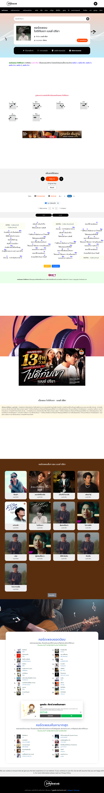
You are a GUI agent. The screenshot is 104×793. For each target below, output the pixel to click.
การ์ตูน (52, 10)
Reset (52, 187)
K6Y (23, 751)
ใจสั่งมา (24, 664)
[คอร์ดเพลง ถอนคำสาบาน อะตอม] (57, 755)
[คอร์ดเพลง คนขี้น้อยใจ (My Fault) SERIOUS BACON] (19, 755)
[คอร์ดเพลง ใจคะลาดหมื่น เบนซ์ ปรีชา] (16, 574)
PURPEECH (25, 680)
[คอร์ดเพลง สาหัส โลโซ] (57, 679)
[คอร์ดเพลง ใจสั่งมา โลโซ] (19, 665)
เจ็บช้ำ (62, 749)
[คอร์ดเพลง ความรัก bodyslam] (57, 665)
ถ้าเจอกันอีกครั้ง (26, 749)
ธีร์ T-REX (63, 670)
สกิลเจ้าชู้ (88, 494)
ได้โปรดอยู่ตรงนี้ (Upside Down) (69, 735)
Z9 (23, 737)
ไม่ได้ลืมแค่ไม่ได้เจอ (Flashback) (69, 745)
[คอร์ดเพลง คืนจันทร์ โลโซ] (19, 651)
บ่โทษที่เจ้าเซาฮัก (64, 494)
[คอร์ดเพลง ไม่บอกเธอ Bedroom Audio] (57, 674)
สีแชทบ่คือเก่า (64, 525)
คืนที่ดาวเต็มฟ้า (26, 659)
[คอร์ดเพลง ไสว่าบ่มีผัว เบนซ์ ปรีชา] (88, 512)
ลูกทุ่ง (64, 10)
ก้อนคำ (16, 494)
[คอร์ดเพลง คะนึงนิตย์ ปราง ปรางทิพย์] (19, 741)
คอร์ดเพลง (5, 10)
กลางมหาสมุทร (26, 745)
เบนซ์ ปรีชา (44, 36)
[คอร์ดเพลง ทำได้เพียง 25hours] (57, 693)
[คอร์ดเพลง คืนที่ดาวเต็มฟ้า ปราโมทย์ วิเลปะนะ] (19, 660)
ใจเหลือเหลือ (64, 650)
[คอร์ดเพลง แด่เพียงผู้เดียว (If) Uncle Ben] (57, 741)
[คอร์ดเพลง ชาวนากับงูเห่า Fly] (19, 693)
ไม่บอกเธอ (63, 673)
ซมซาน (24, 687)
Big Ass (63, 689)
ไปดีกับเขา (40, 525)
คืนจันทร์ (24, 650)
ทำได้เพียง (63, 692)
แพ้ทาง (62, 682)
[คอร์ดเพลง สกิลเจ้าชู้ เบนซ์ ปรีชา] (88, 482)
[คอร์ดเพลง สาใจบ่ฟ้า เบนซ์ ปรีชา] (16, 512)
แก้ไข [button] (48, 266)
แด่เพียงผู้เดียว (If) (65, 740)
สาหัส (62, 678)
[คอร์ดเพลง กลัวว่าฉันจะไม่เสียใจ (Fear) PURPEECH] (19, 679)
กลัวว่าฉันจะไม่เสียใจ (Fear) (29, 678)
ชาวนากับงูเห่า (25, 692)
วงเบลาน (63, 751)
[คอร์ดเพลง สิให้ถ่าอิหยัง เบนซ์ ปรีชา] (64, 543)
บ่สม (15, 556)
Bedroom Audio (65, 675)
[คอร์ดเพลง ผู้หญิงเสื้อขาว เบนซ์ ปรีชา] (40, 543)
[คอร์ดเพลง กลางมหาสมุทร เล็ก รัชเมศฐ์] (19, 746)
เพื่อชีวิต (58, 10)
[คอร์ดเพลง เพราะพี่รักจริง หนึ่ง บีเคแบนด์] (57, 656)
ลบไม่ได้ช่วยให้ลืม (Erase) (28, 682)
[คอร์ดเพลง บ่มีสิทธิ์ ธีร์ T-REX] (57, 670)
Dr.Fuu (62, 651)
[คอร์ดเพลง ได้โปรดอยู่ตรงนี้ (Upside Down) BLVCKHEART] (57, 737)
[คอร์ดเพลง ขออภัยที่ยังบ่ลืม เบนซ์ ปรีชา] (40, 482)
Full (44, 215)
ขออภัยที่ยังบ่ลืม (40, 494)
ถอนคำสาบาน (64, 754)
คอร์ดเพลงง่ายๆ (15, 10)
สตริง (36, 10)
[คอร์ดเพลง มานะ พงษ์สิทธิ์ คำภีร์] (57, 660)
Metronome (43, 208)
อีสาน (101, 10)
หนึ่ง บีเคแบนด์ (64, 656)
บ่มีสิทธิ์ (62, 668)
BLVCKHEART (64, 737)
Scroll (60, 215)
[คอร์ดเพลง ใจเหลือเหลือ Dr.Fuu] (57, 651)
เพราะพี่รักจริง (64, 654)
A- (65, 196)
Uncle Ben (63, 742)
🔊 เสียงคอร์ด (52, 203)
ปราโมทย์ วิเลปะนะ (26, 661)
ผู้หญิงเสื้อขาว (40, 556)
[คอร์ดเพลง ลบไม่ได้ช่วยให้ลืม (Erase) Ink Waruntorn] (19, 684)
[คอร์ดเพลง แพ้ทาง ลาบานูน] (57, 684)
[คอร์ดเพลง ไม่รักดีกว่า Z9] (19, 737)
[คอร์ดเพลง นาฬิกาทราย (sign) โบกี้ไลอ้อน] (19, 670)
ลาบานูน (62, 684)
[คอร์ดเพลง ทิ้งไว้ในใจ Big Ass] (57, 689)
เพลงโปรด (83, 40)
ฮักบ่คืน (88, 556)
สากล (46, 10)
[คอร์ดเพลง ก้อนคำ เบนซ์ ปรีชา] (16, 482)
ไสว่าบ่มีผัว (88, 525)
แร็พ (41, 10)
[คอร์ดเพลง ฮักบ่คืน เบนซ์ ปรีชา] (88, 543)
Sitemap (76, 790)
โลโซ (23, 651)
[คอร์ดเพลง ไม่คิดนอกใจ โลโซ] (19, 656)
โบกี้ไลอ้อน (24, 670)
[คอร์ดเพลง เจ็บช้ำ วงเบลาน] (57, 751)
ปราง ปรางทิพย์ (26, 742)
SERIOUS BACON (26, 756)
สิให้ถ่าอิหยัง (64, 556)
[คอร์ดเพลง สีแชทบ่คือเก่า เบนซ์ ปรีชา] (64, 512)
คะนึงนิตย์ (24, 740)
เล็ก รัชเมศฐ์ (25, 747)
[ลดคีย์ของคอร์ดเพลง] (43, 179)
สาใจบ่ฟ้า (16, 525)
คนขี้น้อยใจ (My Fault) (28, 754)
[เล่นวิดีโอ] (52, 367)
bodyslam (63, 666)
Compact (63, 208)
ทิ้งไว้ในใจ (63, 687)
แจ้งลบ (70, 790)
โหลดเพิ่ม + (52, 595)
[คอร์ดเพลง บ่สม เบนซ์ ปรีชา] (16, 543)
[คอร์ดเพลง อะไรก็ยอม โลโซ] (19, 674)
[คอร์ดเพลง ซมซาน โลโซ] (19, 689)
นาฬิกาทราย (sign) (27, 668)
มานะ (62, 659)
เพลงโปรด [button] (56, 266)
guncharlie (63, 747)
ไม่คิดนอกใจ (25, 654)
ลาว (91, 10)
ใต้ (68, 10)
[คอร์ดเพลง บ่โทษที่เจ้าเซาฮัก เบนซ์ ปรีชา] (64, 482)
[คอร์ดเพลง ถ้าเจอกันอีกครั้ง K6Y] (19, 751)
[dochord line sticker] (52, 710)
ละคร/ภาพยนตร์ (75, 10)
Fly (23, 694)
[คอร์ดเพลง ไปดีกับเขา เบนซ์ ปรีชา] (40, 512)
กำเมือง (85, 10)
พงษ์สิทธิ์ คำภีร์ (64, 661)
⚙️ (58, 203)
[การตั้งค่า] (95, 3)
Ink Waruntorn (26, 684)
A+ (74, 196)
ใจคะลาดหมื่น (16, 587)
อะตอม (62, 756)
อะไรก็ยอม (25, 673)
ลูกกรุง (95, 10)
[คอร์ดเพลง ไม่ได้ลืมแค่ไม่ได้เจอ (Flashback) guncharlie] (57, 746)
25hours (63, 694)
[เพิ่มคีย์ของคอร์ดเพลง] (61, 179)
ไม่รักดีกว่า (25, 735)
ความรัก (63, 664)
